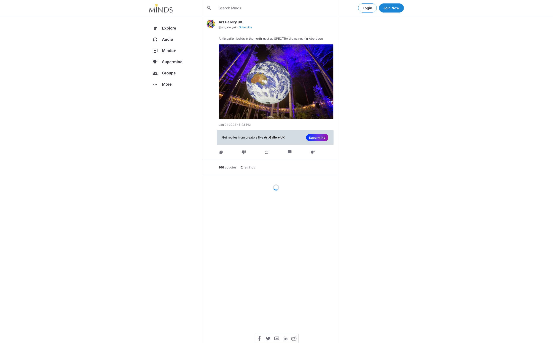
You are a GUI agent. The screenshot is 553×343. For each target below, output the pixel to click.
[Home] (161, 8)
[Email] (276, 338)
